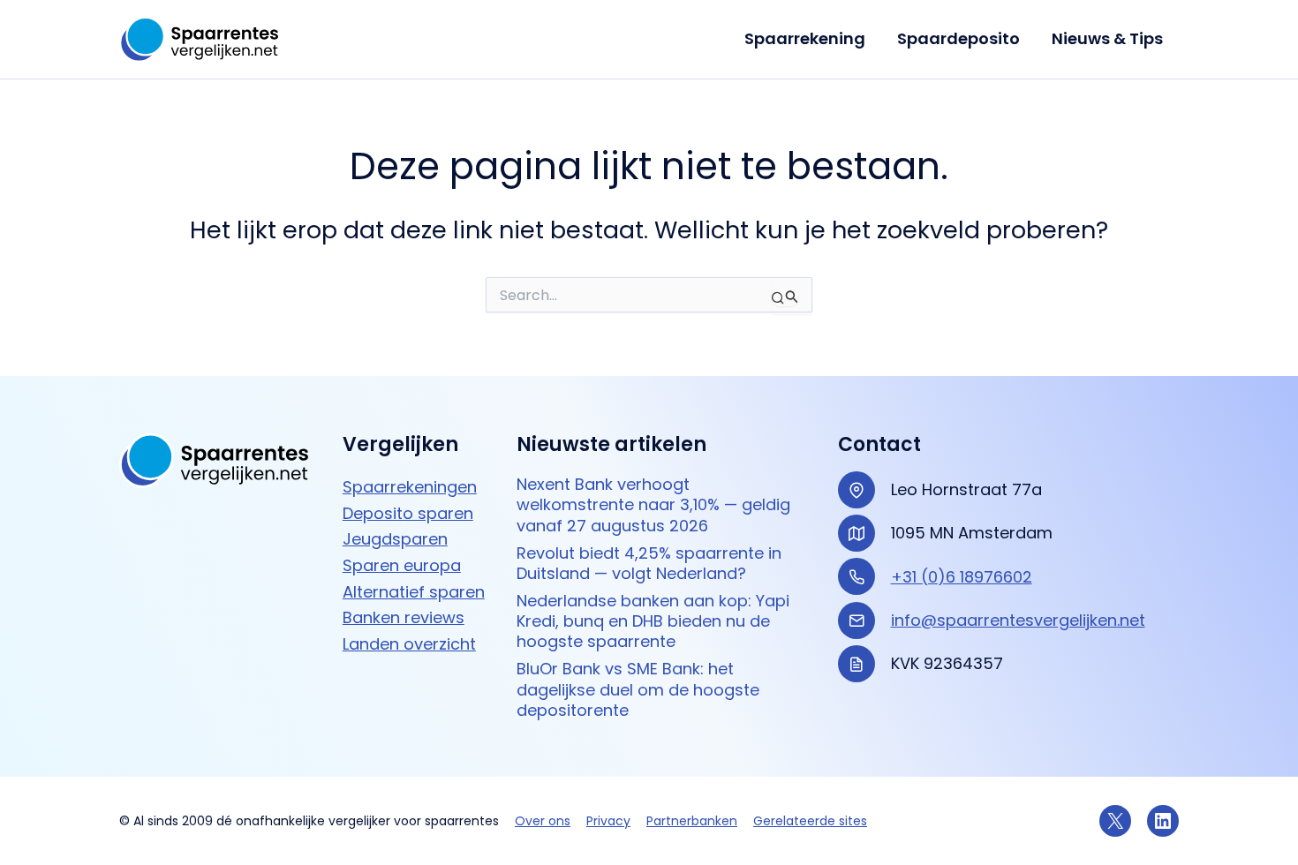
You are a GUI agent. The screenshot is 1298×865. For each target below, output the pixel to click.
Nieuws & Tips (1107, 38)
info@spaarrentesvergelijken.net (1018, 620)
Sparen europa (402, 565)
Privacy (608, 821)
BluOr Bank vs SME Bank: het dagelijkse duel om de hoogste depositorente (638, 689)
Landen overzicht (409, 644)
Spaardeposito (958, 38)
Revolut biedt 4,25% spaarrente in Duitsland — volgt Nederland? (649, 563)
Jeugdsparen (395, 539)
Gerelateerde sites (810, 821)
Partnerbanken (691, 821)
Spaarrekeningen (410, 487)
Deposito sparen (408, 513)
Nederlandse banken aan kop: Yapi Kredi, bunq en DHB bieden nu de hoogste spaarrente (653, 621)
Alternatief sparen (414, 592)
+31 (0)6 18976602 (961, 577)
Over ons (542, 821)
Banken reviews (403, 617)
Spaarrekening (804, 38)
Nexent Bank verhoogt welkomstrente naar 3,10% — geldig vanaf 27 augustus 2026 (653, 505)
